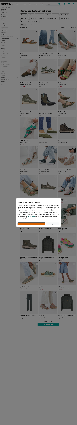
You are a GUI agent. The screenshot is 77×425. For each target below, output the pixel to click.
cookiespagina (31, 216)
